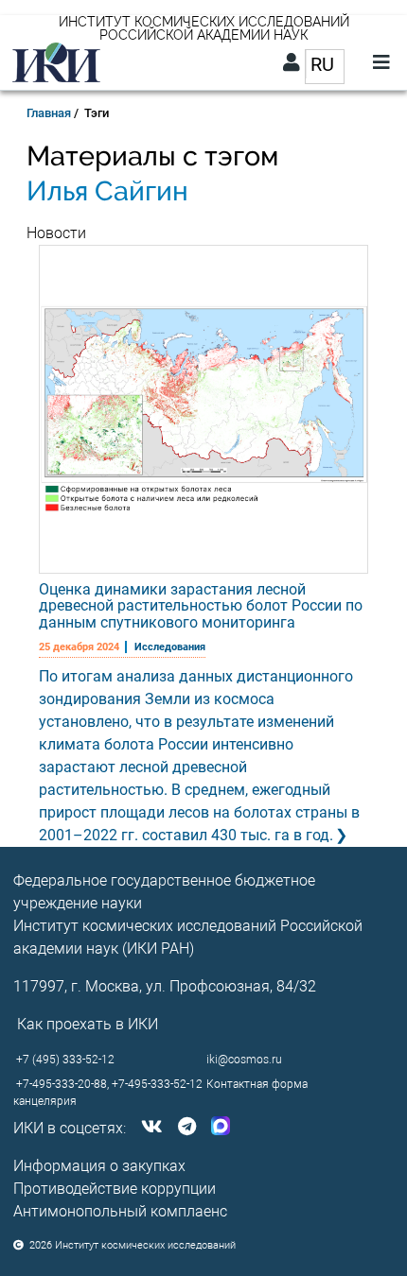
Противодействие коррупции (114, 1189)
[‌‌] (148, 1128)
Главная (49, 113)
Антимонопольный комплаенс (120, 1211)
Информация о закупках (99, 1166)
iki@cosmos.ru (244, 1059)
